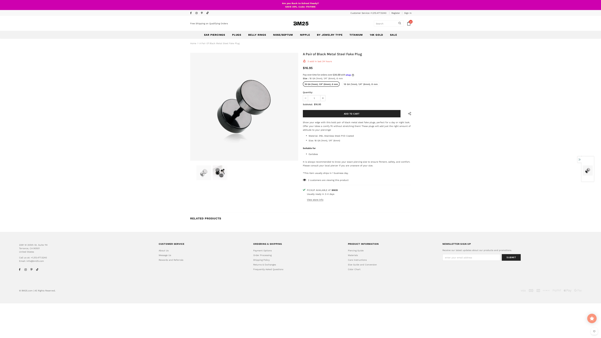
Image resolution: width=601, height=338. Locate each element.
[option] (244, 107)
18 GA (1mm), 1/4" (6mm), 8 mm (361, 84)
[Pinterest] (203, 13)
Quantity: (308, 92)
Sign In (408, 13)
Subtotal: (308, 104)
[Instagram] (197, 13)
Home (193, 43)
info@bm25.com (35, 261)
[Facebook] (192, 13)
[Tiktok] (208, 13)
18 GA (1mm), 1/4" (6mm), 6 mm (321, 84)
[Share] (409, 113)
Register (395, 13)
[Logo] (301, 23)
